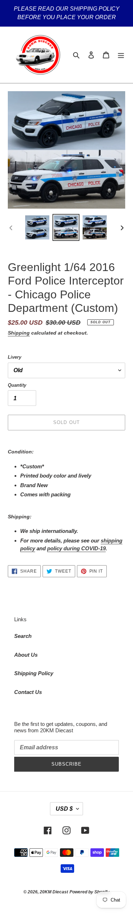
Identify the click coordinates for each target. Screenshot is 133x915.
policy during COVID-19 (76, 548)
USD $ (64, 809)
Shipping (19, 333)
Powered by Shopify (90, 891)
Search (23, 636)
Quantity (17, 385)
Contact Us (28, 692)
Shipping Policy (33, 673)
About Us (26, 655)
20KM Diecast (54, 891)
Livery (14, 357)
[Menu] (120, 54)
